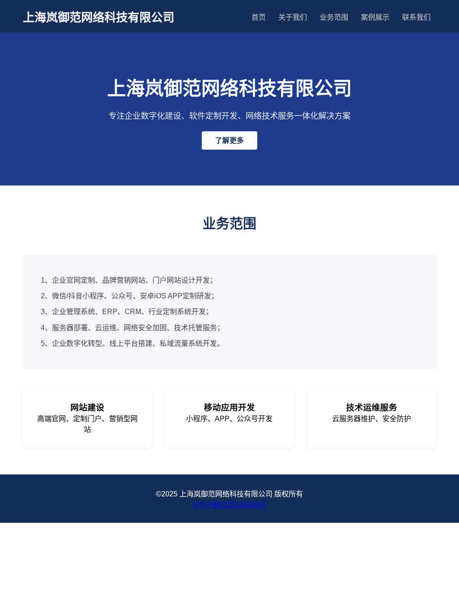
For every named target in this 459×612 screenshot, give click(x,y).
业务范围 (334, 17)
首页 (258, 17)
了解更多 (229, 140)
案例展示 (375, 17)
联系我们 (416, 17)
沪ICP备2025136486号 (230, 505)
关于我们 (292, 17)
